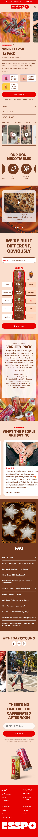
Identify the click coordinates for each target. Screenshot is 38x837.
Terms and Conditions (18, 834)
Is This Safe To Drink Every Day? (15, 612)
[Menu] (3, 6)
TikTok (25, 814)
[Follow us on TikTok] (14, 643)
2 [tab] (18, 228)
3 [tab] (20, 228)
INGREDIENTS (7, 112)
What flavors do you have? (13, 606)
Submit (19, 733)
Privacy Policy (7, 834)
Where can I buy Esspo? (12, 594)
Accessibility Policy (30, 834)
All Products (6, 794)
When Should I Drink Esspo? (13, 575)
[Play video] (9, 134)
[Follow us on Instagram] (19, 643)
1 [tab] (15, 228)
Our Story (26, 793)
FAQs (4, 810)
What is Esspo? (8, 557)
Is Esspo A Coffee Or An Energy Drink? (18, 563)
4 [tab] (22, 228)
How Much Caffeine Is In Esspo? (15, 569)
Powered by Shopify (24, 832)
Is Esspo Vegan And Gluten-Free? (16, 588)
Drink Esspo (15, 832)
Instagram (27, 810)
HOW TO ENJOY (8, 117)
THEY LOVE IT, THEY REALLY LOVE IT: (16, 122)
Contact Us (6, 814)
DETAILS (5, 106)
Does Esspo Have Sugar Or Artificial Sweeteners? (17, 582)
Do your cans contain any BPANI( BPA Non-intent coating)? (18, 624)
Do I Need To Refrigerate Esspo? (16, 600)
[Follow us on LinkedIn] (24, 643)
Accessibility (7, 818)
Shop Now (19, 325)
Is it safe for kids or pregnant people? (18, 617)
